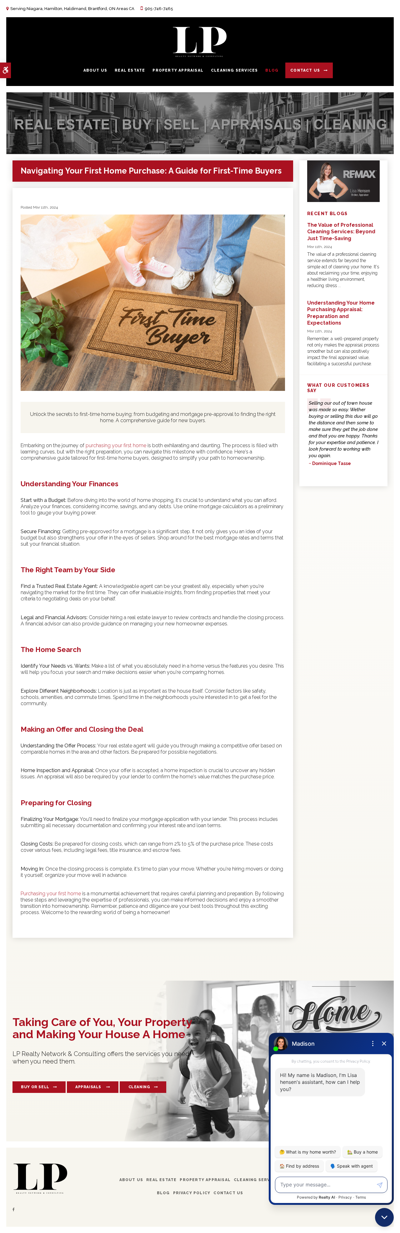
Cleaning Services (234, 70)
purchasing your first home (116, 445)
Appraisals (88, 1087)
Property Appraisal (177, 70)
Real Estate (130, 70)
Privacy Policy (192, 1193)
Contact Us (305, 70)
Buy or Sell (35, 1087)
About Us (95, 70)
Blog (271, 70)
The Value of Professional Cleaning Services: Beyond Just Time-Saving (341, 231)
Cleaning (139, 1087)
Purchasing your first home (51, 894)
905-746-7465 (159, 8)
